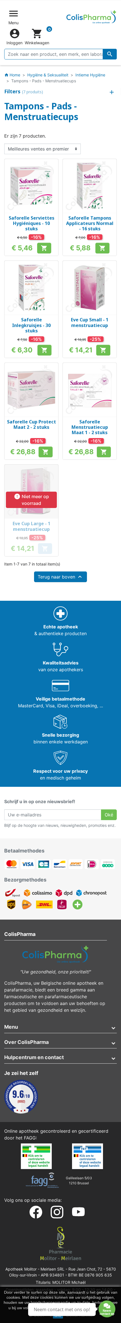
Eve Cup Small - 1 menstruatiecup (89, 322)
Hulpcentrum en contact (34, 1057)
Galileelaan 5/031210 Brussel (79, 1180)
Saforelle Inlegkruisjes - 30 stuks (31, 325)
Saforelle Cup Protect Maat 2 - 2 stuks (31, 424)
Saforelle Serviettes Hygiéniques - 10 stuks (31, 223)
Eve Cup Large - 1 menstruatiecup (31, 526)
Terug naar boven (60, 576)
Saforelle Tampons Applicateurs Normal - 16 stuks (89, 223)
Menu (11, 1027)
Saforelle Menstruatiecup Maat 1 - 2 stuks (89, 427)
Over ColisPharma (26, 1042)
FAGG (30, 1138)
